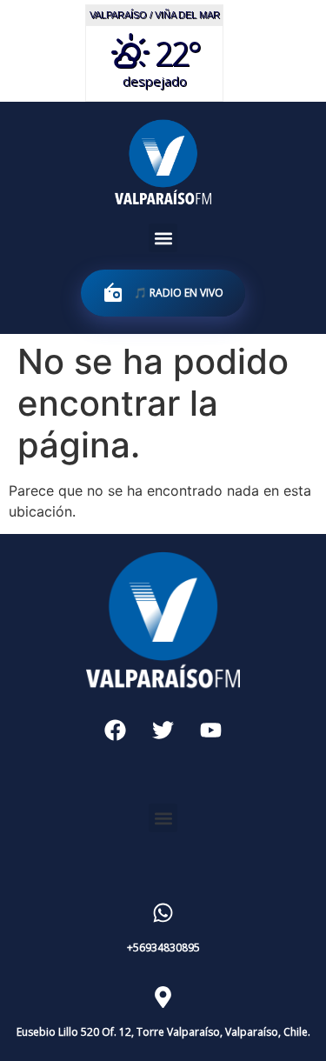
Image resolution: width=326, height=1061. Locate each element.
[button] (163, 238)
